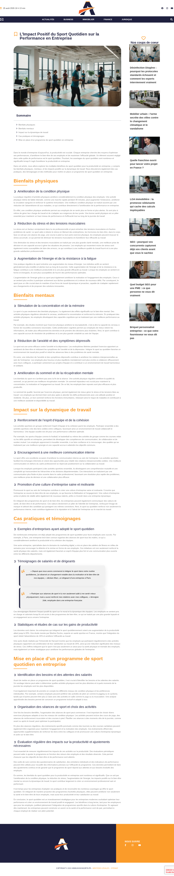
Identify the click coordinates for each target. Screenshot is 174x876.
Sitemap (114, 868)
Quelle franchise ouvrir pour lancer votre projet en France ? (143, 164)
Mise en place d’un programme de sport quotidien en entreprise (45, 140)
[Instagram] (167, 8)
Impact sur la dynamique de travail (33, 132)
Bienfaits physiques (26, 125)
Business (68, 19)
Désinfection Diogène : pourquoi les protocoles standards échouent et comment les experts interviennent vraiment (144, 75)
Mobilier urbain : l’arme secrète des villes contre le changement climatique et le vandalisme (144, 121)
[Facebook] (162, 8)
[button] (171, 19)
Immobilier (88, 19)
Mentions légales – (102, 868)
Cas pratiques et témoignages (31, 136)
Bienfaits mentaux (26, 128)
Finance (108, 19)
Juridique (127, 19)
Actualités (48, 19)
